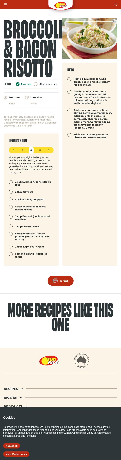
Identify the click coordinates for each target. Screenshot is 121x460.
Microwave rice (48, 84)
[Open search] (115, 4)
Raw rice (26, 84)
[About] (81, 360)
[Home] (60, 4)
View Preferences (16, 454)
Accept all (11, 445)
